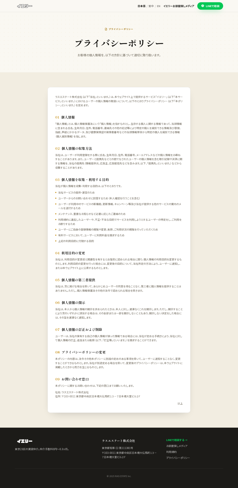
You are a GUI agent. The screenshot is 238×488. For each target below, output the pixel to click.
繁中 (151, 6)
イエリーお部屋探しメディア (178, 6)
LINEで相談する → (176, 440)
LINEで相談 (212, 6)
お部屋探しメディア (177, 446)
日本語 (141, 6)
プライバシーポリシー (178, 458)
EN (158, 6)
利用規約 (171, 452)
